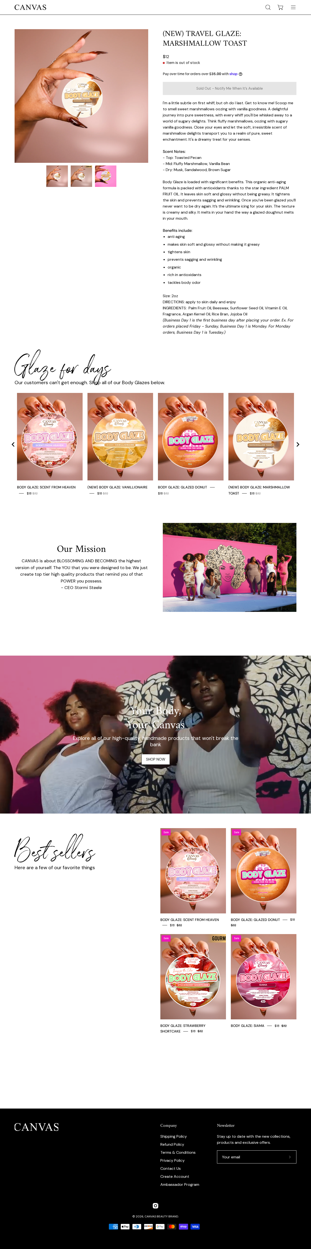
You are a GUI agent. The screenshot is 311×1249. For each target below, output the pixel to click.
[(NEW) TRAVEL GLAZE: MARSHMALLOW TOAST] (57, 176)
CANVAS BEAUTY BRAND (161, 1216)
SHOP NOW (155, 759)
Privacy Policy (172, 1160)
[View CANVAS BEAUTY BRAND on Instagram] (155, 1205)
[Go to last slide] (13, 444)
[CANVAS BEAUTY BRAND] (30, 7)
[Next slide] (297, 444)
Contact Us (170, 1168)
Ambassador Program (179, 1184)
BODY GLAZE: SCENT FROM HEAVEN (46, 487)
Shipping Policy (173, 1136)
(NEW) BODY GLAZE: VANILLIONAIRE (117, 487)
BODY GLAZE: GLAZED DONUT (182, 487)
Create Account (174, 1176)
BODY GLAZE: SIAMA (247, 1025)
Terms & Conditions (178, 1152)
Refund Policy (172, 1144)
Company (168, 1125)
